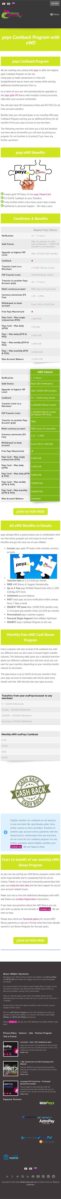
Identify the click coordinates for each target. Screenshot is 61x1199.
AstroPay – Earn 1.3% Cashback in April (35, 1042)
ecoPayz (53, 977)
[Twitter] (17, 1176)
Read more (24, 1052)
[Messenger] (48, 1176)
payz (36, 70)
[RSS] (7, 1176)
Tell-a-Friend (9, 1036)
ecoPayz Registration (26, 899)
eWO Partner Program (18, 1012)
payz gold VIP (11, 95)
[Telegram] (53, 1176)
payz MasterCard (42, 194)
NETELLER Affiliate (20, 1017)
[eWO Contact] (38, 1176)
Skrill (48, 977)
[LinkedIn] (27, 1176)
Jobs (31, 1033)
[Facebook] (12, 1176)
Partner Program (43, 1033)
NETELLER (10, 979)
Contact (23, 1033)
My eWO (55, 3)
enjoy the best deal (19, 885)
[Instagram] (43, 1176)
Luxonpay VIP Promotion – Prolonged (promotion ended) (35, 1082)
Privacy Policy (10, 1033)
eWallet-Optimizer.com (28, 1182)
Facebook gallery (31, 918)
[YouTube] (33, 1176)
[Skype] (22, 1176)
